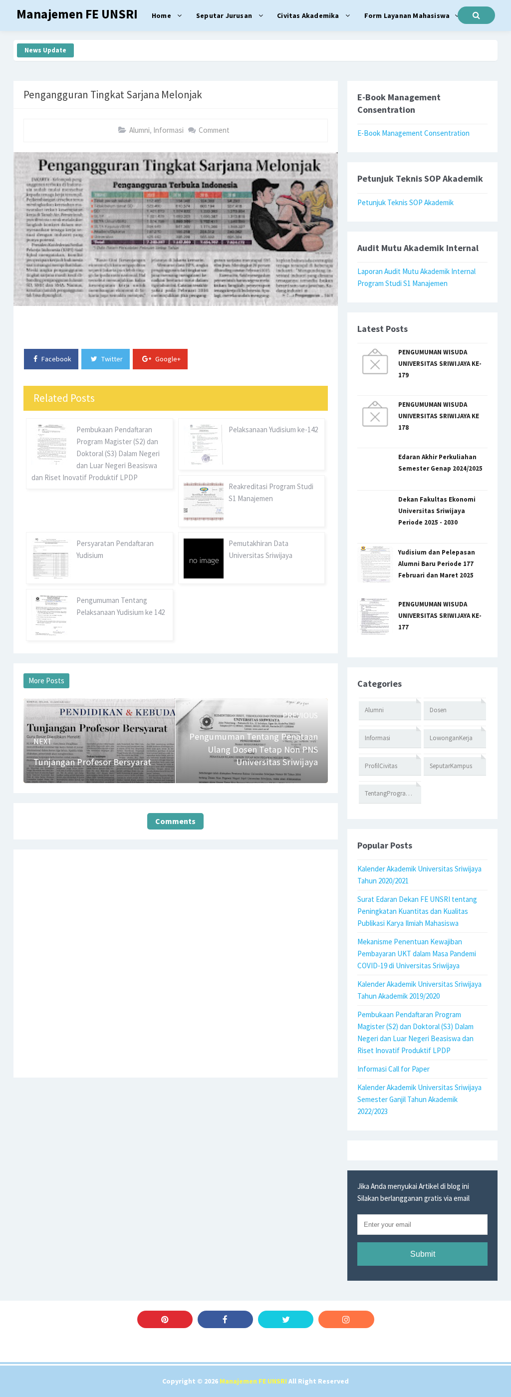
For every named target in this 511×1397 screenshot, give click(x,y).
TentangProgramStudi (393, 793)
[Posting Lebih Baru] (49, 712)
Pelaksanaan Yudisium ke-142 (273, 429)
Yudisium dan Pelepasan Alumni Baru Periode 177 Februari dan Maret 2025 (436, 563)
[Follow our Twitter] (285, 1319)
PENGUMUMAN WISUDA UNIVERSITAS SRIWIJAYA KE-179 (440, 363)
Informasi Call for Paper (393, 1069)
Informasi (168, 130)
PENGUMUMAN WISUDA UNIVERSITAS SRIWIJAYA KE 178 (438, 416)
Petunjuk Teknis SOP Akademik (405, 202)
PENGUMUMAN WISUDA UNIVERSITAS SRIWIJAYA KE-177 (440, 615)
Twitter (111, 358)
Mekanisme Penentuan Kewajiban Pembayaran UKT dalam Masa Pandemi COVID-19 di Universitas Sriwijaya (416, 953)
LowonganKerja (451, 738)
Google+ (167, 358)
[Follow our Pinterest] (165, 1319)
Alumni (139, 130)
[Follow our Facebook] (225, 1319)
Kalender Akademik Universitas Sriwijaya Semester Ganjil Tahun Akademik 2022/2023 (419, 1099)
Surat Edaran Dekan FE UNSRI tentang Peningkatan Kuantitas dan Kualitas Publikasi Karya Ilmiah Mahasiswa (417, 911)
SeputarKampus (451, 766)
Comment (214, 130)
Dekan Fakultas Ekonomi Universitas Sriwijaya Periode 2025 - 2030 (437, 511)
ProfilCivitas (381, 766)
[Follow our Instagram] (346, 1319)
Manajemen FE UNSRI (253, 1381)
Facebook (55, 358)
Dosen (438, 710)
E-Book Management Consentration (413, 133)
